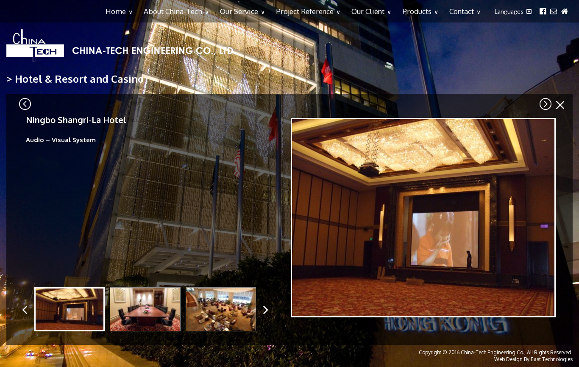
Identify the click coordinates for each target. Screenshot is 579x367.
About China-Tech (176, 11)
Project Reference (308, 11)
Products (420, 11)
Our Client (371, 11)
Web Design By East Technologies (533, 359)
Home (119, 11)
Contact (465, 11)
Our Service (242, 11)
